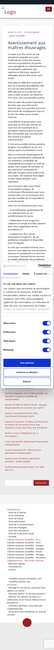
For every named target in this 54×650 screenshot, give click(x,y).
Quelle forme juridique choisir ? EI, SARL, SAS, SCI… (25, 468)
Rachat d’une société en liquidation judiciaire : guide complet (22, 460)
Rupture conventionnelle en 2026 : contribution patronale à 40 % (22, 415)
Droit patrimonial (16, 521)
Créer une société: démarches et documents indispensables (26, 443)
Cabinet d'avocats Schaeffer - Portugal (25, 554)
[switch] (46, 332)
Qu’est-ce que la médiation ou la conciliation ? (21, 434)
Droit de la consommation (20, 524)
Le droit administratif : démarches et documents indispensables (23, 451)
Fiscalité (12, 536)
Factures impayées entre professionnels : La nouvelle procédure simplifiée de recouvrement (26, 396)
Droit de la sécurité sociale (21, 533)
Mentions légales (16, 563)
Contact (12, 569)
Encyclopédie (33, 32)
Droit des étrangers (17, 527)
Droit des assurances (18, 530)
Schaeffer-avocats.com (19, 581)
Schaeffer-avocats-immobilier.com (24, 578)
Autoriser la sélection (27, 372)
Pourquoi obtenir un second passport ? (27, 593)
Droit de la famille (17, 512)
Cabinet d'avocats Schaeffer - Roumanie (26, 557)
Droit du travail (15, 518)
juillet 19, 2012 (15, 32)
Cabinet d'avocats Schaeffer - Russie (24, 551)
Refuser (27, 381)
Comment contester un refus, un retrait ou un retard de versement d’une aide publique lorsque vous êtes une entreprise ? (26, 424)
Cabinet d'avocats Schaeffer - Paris (24, 542)
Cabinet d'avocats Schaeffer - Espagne (25, 548)
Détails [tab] (26, 274)
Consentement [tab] (10, 274)
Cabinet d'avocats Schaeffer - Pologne (25, 545)
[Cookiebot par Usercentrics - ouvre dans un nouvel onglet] (38, 266)
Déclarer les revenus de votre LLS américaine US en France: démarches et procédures (26, 599)
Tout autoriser (27, 363)
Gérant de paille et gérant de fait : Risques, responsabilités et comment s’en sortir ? (26, 406)
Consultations (15, 566)
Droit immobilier (16, 515)
